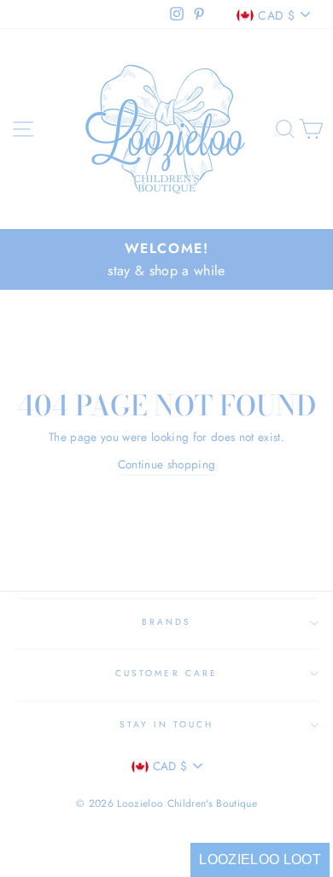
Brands (166, 621)
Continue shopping (167, 464)
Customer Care (166, 673)
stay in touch (167, 724)
